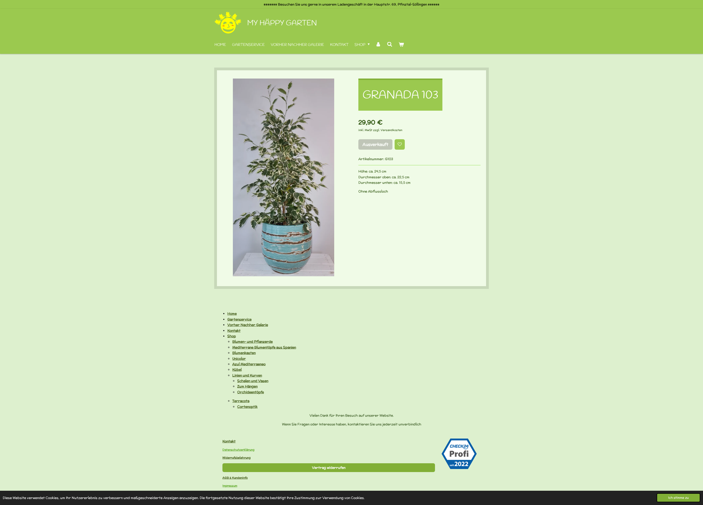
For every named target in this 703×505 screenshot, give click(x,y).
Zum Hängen (247, 386)
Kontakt (234, 330)
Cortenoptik (247, 406)
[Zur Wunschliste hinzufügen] (400, 144)
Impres (227, 486)
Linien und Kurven (247, 375)
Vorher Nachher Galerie (247, 324)
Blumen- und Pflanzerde (252, 341)
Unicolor (239, 358)
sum (234, 486)
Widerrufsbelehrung (236, 458)
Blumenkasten (244, 352)
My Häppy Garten (282, 23)
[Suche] (389, 45)
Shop (231, 336)
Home (232, 313)
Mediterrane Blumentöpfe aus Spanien (264, 347)
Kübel (237, 369)
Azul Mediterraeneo (249, 364)
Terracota (240, 400)
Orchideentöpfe (250, 392)
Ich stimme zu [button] (678, 497)
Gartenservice (239, 319)
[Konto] (378, 45)
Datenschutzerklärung (238, 450)
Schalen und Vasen (252, 380)
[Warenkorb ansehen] (401, 45)
